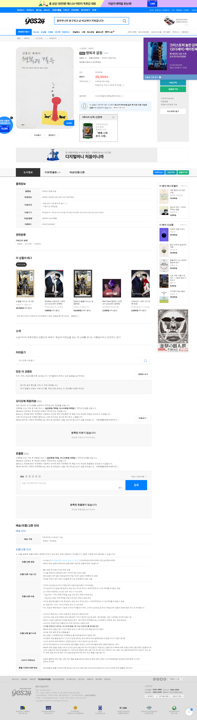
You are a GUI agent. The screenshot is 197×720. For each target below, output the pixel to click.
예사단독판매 (143, 32)
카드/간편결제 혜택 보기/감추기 (122, 96)
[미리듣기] (145, 360)
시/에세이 (52, 38)
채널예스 (76, 32)
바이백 (57, 32)
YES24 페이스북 (157, 679)
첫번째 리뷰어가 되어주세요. (90, 62)
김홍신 (82, 58)
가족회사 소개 (176, 679)
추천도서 (176, 32)
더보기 (182, 186)
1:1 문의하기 (151, 696)
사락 (83, 32)
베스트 (36, 32)
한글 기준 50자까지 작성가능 (34, 483)
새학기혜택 (132, 32)
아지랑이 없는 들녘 (177, 291)
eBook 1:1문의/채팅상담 (172, 692)
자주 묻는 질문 (164, 696)
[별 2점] (26, 476)
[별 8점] (36, 476)
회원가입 (158, 10)
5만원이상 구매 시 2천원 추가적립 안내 (123, 85)
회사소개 (15, 679)
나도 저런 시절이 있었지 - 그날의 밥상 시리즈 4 (178, 277)
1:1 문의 (75, 560)
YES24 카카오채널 (154, 679)
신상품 (43, 32)
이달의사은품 (156, 32)
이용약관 (32, 679)
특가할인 (167, 32)
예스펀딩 (90, 32)
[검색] (124, 20)
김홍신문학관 (94, 58)
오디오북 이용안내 (176, 98)
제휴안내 (90, 679)
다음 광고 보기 (188, 24)
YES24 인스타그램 (164, 679)
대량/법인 (185, 32)
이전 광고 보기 (185, 24)
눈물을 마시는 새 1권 (25, 301)
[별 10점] (39, 476)
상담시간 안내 (177, 696)
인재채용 (24, 679)
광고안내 (81, 679)
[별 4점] (29, 476)
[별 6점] (32, 476)
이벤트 (50, 32)
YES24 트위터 (161, 679)
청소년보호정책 (58, 679)
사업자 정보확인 (90, 695)
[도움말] (89, 81)
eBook (26, 38)
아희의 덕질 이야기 (177, 229)
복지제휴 (98, 679)
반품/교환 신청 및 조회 (62, 560)
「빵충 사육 (98, 131)
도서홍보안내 (71, 679)
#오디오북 (21, 265)
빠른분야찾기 (24, 32)
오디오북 (39, 38)
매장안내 (65, 32)
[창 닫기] (113, 117)
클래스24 (99, 32)
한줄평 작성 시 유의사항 (146, 476)
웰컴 (19, 38)
